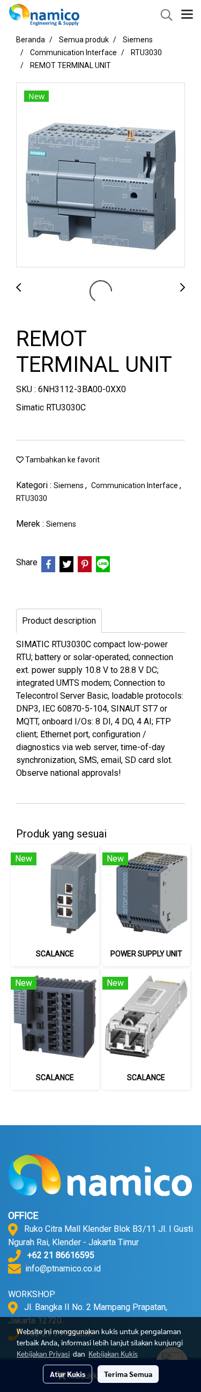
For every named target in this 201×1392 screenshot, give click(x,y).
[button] (163, 15)
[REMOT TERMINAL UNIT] (100, 175)
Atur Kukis (67, 1374)
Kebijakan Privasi (43, 1353)
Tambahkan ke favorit (62, 459)
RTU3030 (31, 498)
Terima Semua (128, 1374)
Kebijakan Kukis (113, 1353)
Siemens (69, 485)
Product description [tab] (59, 621)
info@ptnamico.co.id (63, 1268)
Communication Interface (135, 485)
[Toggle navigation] (187, 15)
